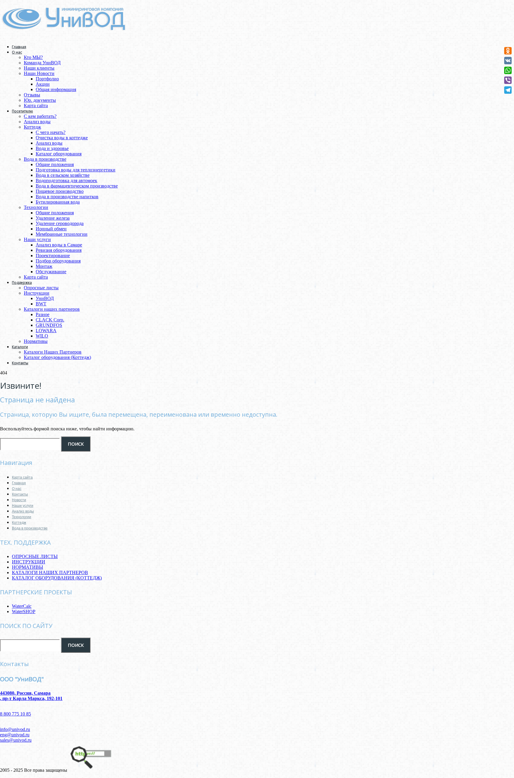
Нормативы (36, 341)
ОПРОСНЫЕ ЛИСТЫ (35, 556)
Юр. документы (40, 100)
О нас (17, 52)
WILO (42, 335)
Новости (19, 500)
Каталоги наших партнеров (52, 309)
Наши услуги (37, 239)
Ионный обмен (51, 228)
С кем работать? (40, 116)
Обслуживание (51, 271)
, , (31, 695)
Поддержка (22, 282)
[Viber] (508, 80)
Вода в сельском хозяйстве (63, 175)
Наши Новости (39, 73)
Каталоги (20, 346)
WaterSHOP (23, 611)
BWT (41, 303)
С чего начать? (50, 132)
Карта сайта (36, 105)
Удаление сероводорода (60, 223)
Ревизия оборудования (59, 250)
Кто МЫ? (33, 57)
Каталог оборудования (59, 153)
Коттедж (32, 126)
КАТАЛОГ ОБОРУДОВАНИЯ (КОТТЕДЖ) (57, 577)
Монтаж (44, 266)
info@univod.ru (15, 729)
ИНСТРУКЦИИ (28, 561)
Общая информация (56, 89)
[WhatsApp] (508, 70)
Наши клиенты (39, 68)
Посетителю (22, 111)
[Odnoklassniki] (508, 51)
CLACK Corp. (50, 319)
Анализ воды (37, 121)
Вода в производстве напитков (67, 196)
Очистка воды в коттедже (62, 137)
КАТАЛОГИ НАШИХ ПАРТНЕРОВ (50, 572)
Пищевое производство (60, 191)
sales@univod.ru (16, 740)
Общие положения (55, 164)
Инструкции (36, 293)
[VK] (508, 60)
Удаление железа (53, 218)
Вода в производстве (45, 159)
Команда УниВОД (42, 62)
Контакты (20, 362)
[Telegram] (508, 90)
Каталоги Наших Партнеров (53, 351)
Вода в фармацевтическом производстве (77, 185)
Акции (43, 84)
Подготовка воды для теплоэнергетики (75, 169)
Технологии (36, 207)
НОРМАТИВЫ (27, 567)
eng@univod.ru (14, 734)
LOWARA (46, 330)
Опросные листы (41, 287)
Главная (19, 46)
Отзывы (32, 94)
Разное (42, 314)
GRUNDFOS (49, 325)
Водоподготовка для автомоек (66, 180)
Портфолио (47, 78)
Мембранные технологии (61, 234)
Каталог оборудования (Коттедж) (57, 357)
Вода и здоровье (52, 148)
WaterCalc (22, 606)
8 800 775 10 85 (15, 713)
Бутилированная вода (58, 201)
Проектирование (53, 255)
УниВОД (45, 298)
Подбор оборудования (58, 260)
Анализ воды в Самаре (59, 244)
